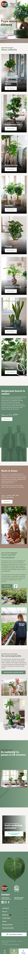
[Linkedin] (2, 902)
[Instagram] (5, 902)
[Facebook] (9, 902)
